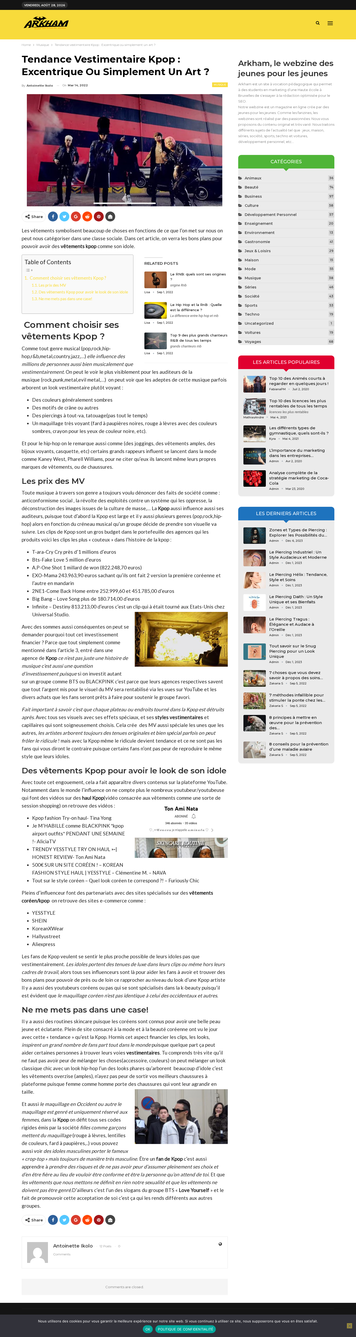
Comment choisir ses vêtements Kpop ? (67, 278)
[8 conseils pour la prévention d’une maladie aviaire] (254, 750)
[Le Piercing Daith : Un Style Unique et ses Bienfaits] (254, 602)
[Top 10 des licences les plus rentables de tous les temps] (254, 406)
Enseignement (259, 223)
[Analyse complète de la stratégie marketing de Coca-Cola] (254, 478)
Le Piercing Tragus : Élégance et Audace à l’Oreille (291, 624)
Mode (250, 269)
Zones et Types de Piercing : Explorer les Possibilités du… (298, 532)
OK (147, 1329)
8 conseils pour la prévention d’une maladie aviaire (298, 747)
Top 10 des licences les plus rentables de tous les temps (298, 403)
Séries (250, 287)
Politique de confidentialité (185, 1329)
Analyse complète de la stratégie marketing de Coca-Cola (299, 478)
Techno (252, 314)
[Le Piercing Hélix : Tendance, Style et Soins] (254, 580)
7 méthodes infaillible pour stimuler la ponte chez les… (297, 697)
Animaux (253, 178)
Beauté (251, 187)
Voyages (253, 341)
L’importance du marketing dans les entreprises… (297, 453)
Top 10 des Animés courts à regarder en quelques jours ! (298, 381)
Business (253, 196)
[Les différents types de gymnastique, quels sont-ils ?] (254, 433)
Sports (251, 305)
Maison (252, 260)
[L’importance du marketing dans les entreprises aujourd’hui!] (254, 456)
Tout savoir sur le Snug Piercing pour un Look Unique (292, 651)
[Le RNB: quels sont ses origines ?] (155, 280)
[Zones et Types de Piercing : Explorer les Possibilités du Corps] (254, 535)
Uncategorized (259, 323)
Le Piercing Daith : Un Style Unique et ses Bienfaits (296, 599)
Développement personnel (271, 214)
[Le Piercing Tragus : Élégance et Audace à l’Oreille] (254, 625)
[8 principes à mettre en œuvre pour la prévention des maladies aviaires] (254, 723)
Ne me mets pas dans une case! (65, 298)
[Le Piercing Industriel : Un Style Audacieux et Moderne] (254, 558)
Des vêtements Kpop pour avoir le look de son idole (83, 292)
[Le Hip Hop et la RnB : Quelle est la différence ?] (155, 310)
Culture (252, 205)
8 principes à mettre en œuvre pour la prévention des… (295, 722)
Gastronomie (257, 241)
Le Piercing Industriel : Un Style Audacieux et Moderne (298, 555)
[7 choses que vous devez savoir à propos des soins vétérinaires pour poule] (254, 678)
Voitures (253, 332)
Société (252, 296)
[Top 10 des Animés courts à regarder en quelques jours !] (254, 384)
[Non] (349, 1325)
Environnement (260, 232)
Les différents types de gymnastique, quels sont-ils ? (299, 430)
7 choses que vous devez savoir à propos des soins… (296, 675)
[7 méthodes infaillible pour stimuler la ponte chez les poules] (254, 700)
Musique (220, 84)
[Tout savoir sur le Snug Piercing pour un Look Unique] (254, 651)
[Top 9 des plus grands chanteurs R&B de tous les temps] (155, 341)
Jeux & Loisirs (258, 251)
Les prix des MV (52, 285)
